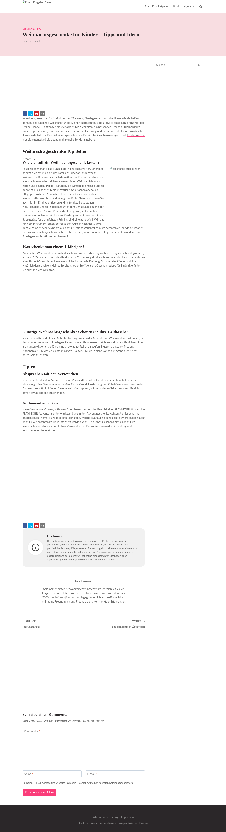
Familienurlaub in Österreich (128, 624)
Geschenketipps (32, 29)
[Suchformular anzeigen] (200, 6)
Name (28, 774)
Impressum (128, 817)
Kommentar (32, 731)
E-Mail (92, 774)
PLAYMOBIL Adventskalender (41, 413)
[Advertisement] (84, 85)
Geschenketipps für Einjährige (114, 265)
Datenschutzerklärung (105, 817)
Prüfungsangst (31, 624)
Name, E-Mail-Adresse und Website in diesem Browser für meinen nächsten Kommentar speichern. (79, 783)
